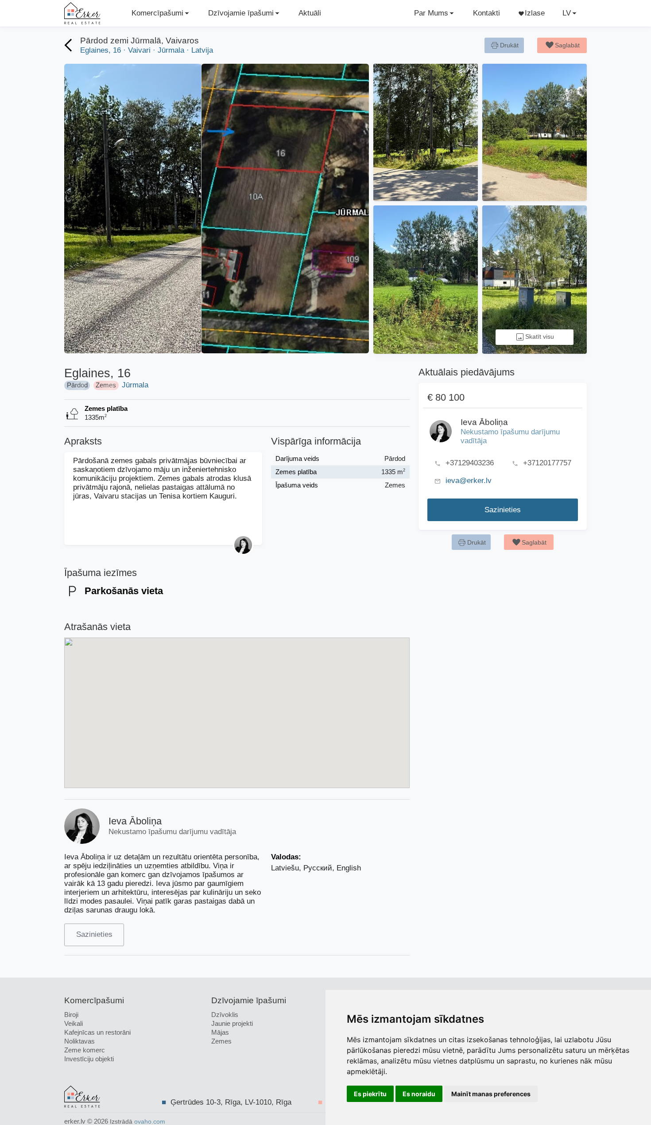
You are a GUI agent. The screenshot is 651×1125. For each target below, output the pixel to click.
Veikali (73, 1023)
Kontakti (486, 13)
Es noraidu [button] (419, 1094)
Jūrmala (135, 385)
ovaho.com (149, 1121)
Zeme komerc (84, 1050)
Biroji (71, 1014)
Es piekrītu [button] (370, 1094)
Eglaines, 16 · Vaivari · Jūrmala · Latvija (146, 50)
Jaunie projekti (232, 1023)
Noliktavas (79, 1041)
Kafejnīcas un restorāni (97, 1032)
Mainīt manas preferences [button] (491, 1094)
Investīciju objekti (89, 1059)
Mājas (220, 1032)
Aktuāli (309, 13)
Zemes (221, 1041)
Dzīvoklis (224, 1014)
